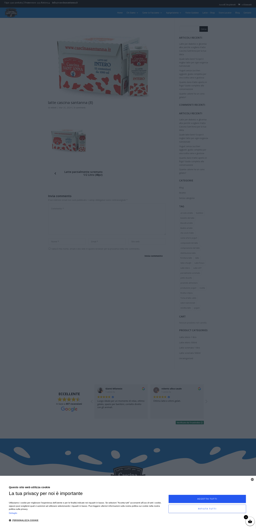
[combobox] (252, 479)
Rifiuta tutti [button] (207, 509)
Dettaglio (13, 513)
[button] (86, 520)
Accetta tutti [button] (207, 499)
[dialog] (128, 502)
